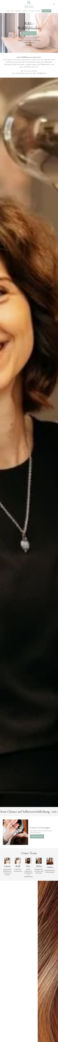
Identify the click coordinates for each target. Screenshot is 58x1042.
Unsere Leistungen (37, 836)
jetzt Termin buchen (29, 33)
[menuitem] (8, 10)
